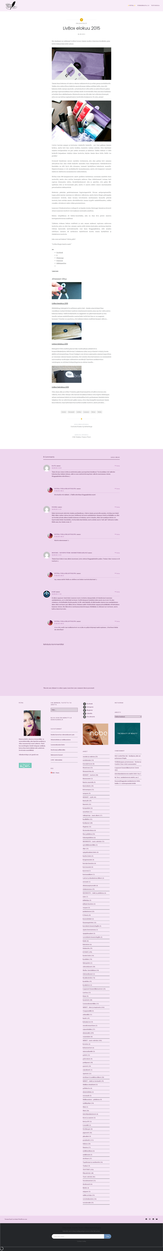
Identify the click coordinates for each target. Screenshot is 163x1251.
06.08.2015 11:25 (56, 509)
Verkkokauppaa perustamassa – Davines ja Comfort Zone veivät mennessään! (128, 763)
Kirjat (84, 996)
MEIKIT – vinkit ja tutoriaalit (92, 1081)
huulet (85, 1018)
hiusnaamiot (87, 778)
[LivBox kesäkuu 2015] (67, 299)
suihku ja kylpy (87, 1195)
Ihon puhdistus (87, 834)
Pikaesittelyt (81, 23)
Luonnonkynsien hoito (58, 745)
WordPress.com (22, 1219)
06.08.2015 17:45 (56, 594)
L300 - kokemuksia (56, 760)
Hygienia (85, 827)
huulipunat (86, 823)
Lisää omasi (115, 457)
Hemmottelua (87, 771)
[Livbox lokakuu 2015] (67, 339)
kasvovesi (86, 871)
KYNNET (85, 952)
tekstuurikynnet (88, 974)
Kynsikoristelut (87, 978)
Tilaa (107, 1236)
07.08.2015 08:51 (59, 491)
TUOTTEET (86, 1169)
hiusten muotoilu (88, 782)
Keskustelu (86, 948)
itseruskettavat (87, 764)
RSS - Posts (55, 773)
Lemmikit (86, 1125)
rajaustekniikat (87, 1029)
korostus (85, 1044)
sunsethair (86, 812)
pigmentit (86, 1133)
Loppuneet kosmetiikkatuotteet (93, 989)
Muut (84, 1110)
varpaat (85, 908)
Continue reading (81, 1241)
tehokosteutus (87, 889)
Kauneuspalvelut (88, 922)
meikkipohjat (87, 1103)
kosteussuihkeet (88, 874)
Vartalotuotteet (88, 1180)
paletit (85, 1055)
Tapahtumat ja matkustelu (91, 1162)
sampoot (85, 793)
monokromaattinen (89, 1025)
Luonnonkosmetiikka (89, 1004)
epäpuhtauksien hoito (89, 852)
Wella (99, 412)
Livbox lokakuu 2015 (60, 344)
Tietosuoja (155, 5)
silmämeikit (86, 1033)
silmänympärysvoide (89, 885)
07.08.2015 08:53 (59, 575)
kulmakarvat (87, 1022)
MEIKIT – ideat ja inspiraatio (92, 1007)
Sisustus (85, 1147)
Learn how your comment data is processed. (80, 688)
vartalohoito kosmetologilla (91, 937)
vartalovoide (87, 1202)
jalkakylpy (86, 900)
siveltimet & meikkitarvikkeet (92, 1077)
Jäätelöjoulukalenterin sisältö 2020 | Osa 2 (128, 774)
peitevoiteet (86, 1059)
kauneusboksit (87, 919)
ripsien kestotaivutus (89, 930)
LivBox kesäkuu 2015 (60, 303)
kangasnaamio (87, 860)
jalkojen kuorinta (88, 904)
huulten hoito (87, 856)
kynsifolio (86, 981)
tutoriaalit (86, 1096)
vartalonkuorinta (88, 1199)
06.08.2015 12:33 (56, 555)
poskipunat (86, 1062)
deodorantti (86, 1184)
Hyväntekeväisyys (88, 830)
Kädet (85, 941)
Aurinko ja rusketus (89, 756)
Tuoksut (85, 1166)
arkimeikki (86, 1014)
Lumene (86, 412)
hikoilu (85, 1188)
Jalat (84, 897)
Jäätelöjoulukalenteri (89, 1114)
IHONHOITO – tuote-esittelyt (92, 841)
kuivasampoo (87, 789)
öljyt (84, 848)
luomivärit (86, 1000)
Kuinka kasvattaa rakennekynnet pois (62, 735)
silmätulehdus (87, 1092)
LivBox (79, 412)
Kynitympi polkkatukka (58, 750)
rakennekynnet (87, 967)
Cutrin (64, 412)
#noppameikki (87, 1011)
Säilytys (85, 1144)
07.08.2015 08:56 (59, 623)
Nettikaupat (86, 1129)
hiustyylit (86, 801)
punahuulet (86, 1140)
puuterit (85, 1066)
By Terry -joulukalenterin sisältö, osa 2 (127, 777)
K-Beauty (86, 915)
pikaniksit (86, 1136)
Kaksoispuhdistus (88, 837)
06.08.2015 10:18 (56, 468)
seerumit (85, 882)
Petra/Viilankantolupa (65, 489)
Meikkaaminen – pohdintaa (91, 1099)
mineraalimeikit (88, 1051)
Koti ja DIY (86, 1121)
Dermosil (71, 412)
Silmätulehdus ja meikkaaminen (61, 740)
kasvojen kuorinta (88, 863)
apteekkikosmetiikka (89, 845)
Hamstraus (86, 768)
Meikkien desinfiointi (89, 1084)
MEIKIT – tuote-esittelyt (90, 1040)
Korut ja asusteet (88, 1118)
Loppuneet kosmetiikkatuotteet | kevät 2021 (127, 769)
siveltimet (86, 1158)
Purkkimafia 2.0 (143, 5)
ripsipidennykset (88, 933)
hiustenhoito (87, 786)
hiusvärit (85, 804)
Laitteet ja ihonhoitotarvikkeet (92, 878)
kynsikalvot (86, 985)
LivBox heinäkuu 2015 (60, 387)
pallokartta (86, 1088)
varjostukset (86, 1037)
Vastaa (118, 466)
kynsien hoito (87, 955)
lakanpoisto (86, 963)
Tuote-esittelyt (87, 1177)
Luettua (85, 992)
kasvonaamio (87, 867)
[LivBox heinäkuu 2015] (67, 382)
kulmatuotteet (87, 1048)
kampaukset (86, 808)
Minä (84, 1107)
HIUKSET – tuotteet (89, 775)
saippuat (85, 1191)
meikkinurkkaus (87, 1151)
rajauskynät (86, 1070)
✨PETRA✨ (131, 5)
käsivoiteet (86, 944)
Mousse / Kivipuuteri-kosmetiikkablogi (70, 553)
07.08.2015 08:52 (59, 536)
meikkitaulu (86, 1155)
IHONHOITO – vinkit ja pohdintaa (93, 893)
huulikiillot (86, 819)
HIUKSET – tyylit (88, 797)
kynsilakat (86, 959)
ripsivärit (85, 1073)
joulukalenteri (87, 911)
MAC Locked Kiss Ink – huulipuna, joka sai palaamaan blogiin (127, 757)
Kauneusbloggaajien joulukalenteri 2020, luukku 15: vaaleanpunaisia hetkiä (127, 782)
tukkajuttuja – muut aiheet (91, 815)
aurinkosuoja (87, 760)
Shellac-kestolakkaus (89, 970)
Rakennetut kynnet (57, 755)
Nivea (93, 412)
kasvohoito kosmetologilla (91, 926)
